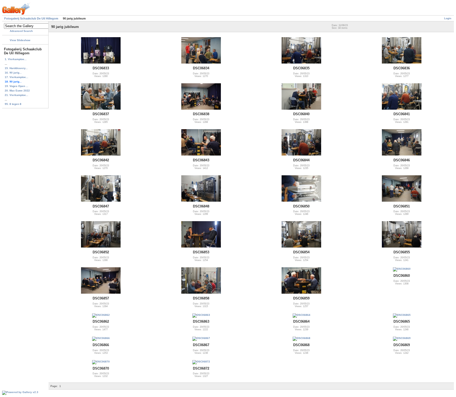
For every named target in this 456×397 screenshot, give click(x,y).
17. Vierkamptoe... (16, 77)
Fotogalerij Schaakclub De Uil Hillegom (31, 18)
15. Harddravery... (16, 68)
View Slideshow (20, 40)
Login (447, 18)
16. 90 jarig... (13, 72)
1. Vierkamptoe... (16, 59)
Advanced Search (21, 31)
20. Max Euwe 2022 (17, 90)
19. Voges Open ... (16, 86)
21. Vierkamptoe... (16, 95)
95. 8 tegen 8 (13, 104)
